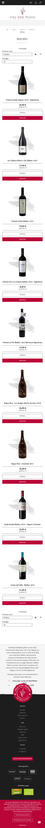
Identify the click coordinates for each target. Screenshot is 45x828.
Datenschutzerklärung (25, 811)
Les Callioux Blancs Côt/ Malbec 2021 (23, 161)
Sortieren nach (7, 51)
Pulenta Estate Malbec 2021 (22, 221)
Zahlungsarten (23, 715)
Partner (22, 718)
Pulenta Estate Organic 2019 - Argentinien (22, 100)
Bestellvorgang (22, 729)
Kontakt (22, 710)
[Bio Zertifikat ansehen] (29, 793)
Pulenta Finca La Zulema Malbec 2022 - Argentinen (22, 282)
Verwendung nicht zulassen (22, 820)
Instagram (22, 751)
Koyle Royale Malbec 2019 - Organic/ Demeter (22, 524)
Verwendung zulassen (22, 815)
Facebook (22, 749)
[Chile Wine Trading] (22, 13)
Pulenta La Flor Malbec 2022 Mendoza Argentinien (22, 343)
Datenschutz (22, 737)
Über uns (22, 726)
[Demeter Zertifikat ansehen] (18, 793)
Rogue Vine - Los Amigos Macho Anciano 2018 (22, 403)
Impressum (22, 740)
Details (22, 113)
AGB (22, 735)
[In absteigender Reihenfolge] (38, 54)
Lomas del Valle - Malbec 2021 (22, 585)
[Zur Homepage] (7, 29)
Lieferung (22, 732)
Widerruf (23, 713)
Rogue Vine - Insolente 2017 (22, 464)
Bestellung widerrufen (22, 759)
